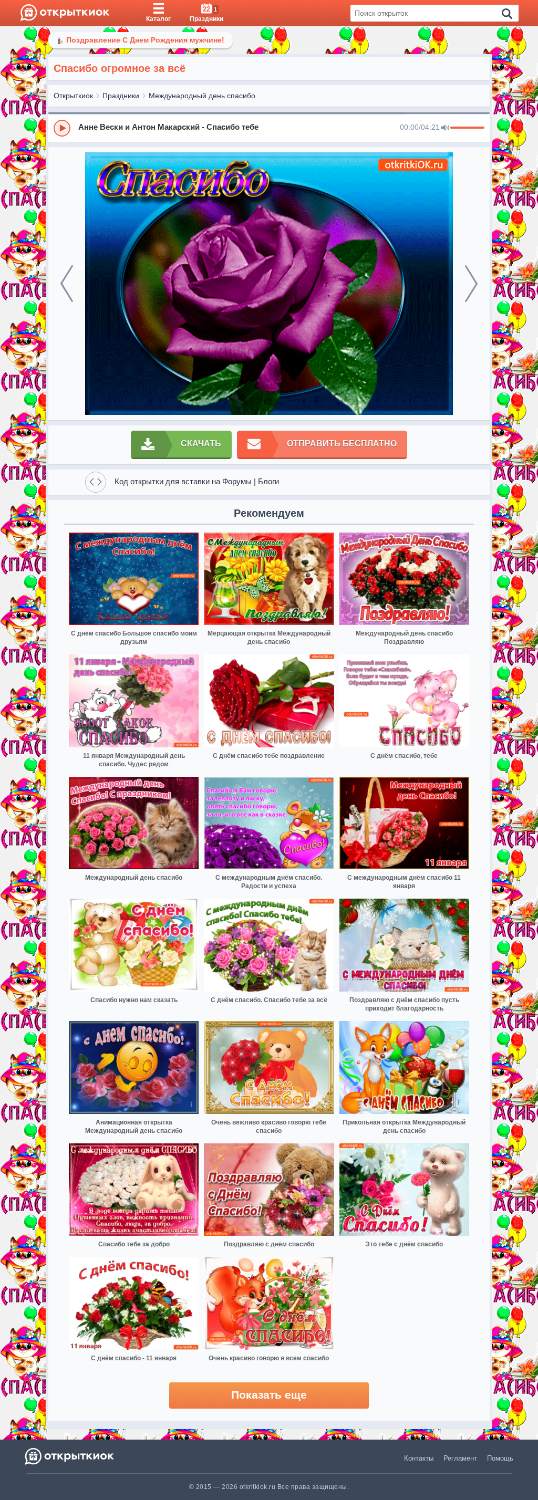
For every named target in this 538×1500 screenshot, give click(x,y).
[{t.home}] (70, 1456)
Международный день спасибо (202, 95)
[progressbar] (467, 128)
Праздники (120, 95)
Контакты (418, 1458)
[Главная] (64, 13)
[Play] (62, 128)
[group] (269, 127)
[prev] (66, 283)
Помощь (500, 1458)
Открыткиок (73, 95)
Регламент (460, 1458)
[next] (471, 283)
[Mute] (445, 128)
